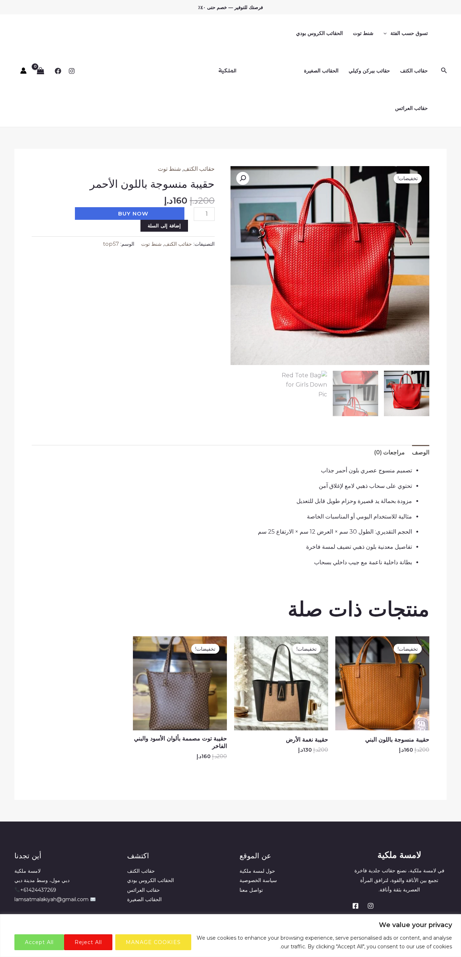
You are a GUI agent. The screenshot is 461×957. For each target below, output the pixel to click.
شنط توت (363, 33)
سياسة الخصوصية (258, 880)
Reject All (88, 942)
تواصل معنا (251, 890)
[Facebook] (58, 71)
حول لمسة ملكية (257, 871)
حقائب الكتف (414, 70)
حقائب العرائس (411, 108)
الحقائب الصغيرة (321, 70)
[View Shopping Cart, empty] (41, 70)
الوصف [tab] (420, 452)
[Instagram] (71, 71)
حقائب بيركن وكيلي (369, 70)
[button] (443, 70)
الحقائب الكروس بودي (319, 33)
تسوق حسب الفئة (409, 33)
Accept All (39, 942)
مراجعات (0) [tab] (389, 452)
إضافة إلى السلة (164, 225)
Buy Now (133, 213)
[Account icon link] (23, 70)
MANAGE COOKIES (153, 942)
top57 (111, 244)
